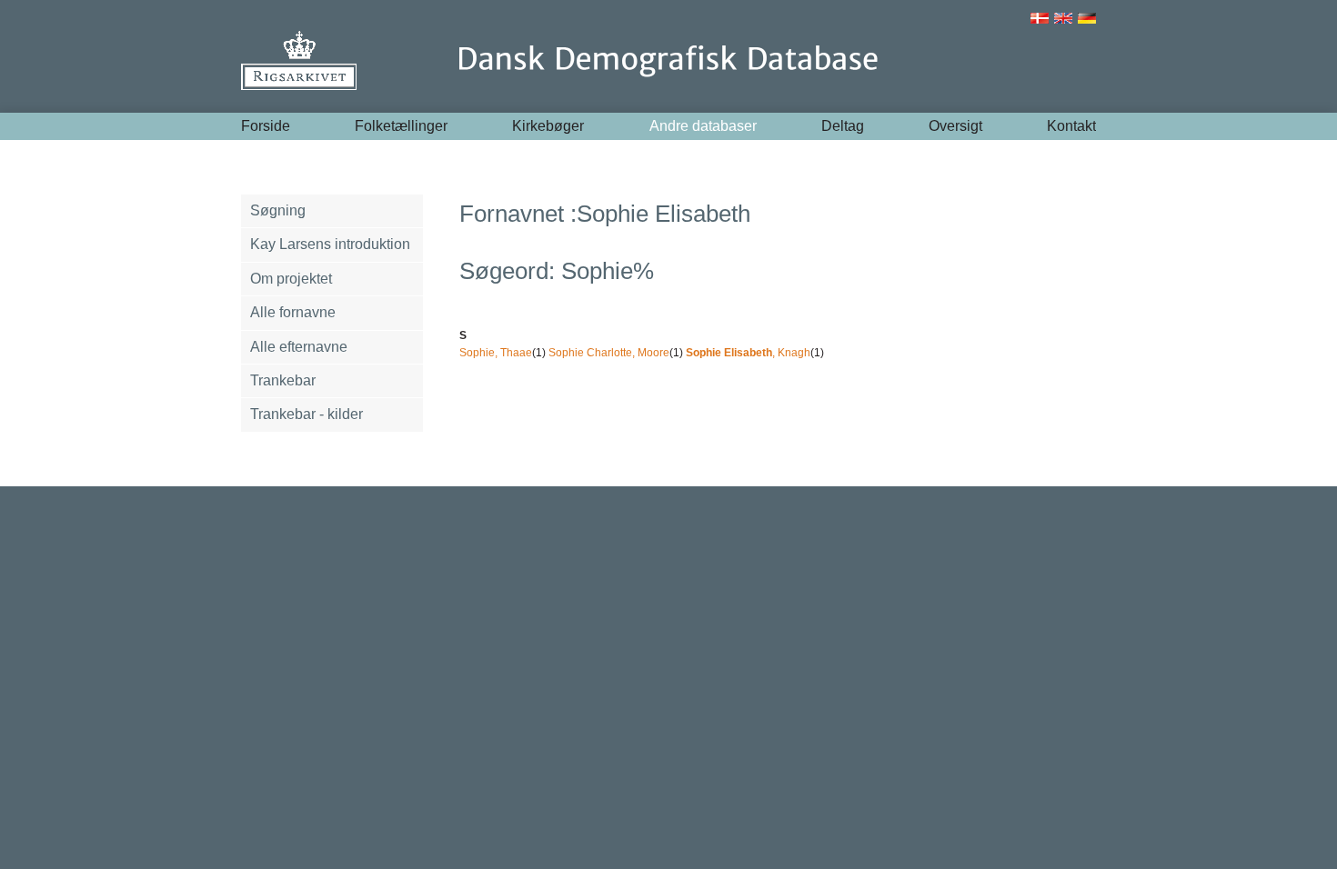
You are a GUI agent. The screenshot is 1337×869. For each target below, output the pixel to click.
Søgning (278, 210)
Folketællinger (401, 126)
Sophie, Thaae (495, 352)
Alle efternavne (298, 347)
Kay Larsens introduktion (330, 244)
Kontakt (1071, 126)
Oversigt (955, 126)
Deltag (842, 126)
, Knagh (748, 352)
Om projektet (291, 278)
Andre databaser (703, 126)
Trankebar (283, 380)
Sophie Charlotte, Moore (608, 352)
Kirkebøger (548, 126)
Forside (265, 126)
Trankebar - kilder (306, 414)
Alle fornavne (293, 312)
